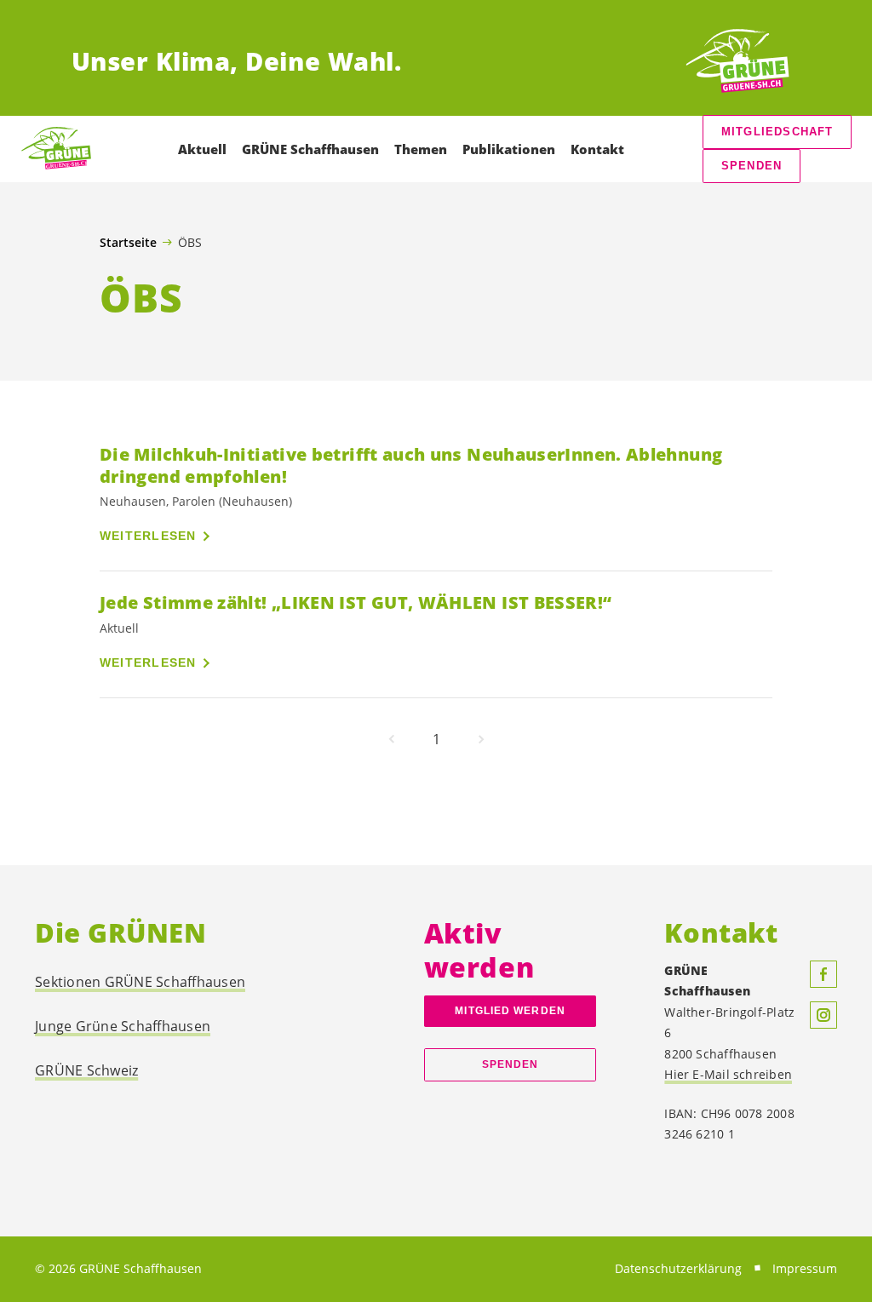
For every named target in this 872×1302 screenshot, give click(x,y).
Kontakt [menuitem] (597, 149)
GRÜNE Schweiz (86, 1070)
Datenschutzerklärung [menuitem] (678, 1268)
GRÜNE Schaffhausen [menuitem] (310, 149)
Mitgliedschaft (777, 131)
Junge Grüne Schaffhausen (122, 1026)
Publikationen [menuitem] (508, 149)
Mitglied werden (510, 1011)
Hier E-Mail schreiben (728, 1074)
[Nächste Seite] (481, 739)
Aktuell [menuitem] (202, 149)
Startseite (128, 243)
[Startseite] (737, 61)
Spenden (751, 165)
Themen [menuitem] (420, 149)
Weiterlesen (148, 535)
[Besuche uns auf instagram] (823, 1015)
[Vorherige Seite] (392, 739)
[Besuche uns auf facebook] (823, 974)
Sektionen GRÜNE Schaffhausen (140, 981)
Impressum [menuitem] (804, 1268)
